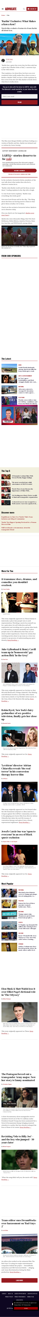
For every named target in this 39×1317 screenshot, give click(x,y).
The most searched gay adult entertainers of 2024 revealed (22, 483)
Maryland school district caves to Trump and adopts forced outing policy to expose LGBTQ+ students (28, 895)
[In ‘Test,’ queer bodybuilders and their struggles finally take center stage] (9, 379)
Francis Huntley (6, 589)
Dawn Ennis (5, 659)
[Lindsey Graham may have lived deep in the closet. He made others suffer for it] (9, 947)
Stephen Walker (6, 841)
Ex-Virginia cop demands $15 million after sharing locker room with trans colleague (28, 926)
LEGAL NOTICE (19, 1300)
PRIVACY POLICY (9, 1297)
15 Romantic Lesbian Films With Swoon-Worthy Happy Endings (22, 477)
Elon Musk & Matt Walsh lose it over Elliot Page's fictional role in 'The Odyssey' (18, 992)
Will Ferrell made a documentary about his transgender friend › (15, 529)
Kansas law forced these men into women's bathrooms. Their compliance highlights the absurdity (27, 906)
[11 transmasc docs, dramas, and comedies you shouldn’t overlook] (19, 602)
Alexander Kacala (7, 723)
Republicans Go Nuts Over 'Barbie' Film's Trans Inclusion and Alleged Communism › (17, 518)
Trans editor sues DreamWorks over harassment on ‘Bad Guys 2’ (18, 1223)
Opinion (21, 944)
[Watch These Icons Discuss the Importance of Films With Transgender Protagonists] (6, 490)
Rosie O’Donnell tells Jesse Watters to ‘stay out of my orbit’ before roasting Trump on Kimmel (27, 938)
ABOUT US (10, 1293)
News (20, 365)
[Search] (24, 9)
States (21, 922)
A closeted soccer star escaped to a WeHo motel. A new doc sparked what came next (24, 503)
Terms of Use (27, 1305)
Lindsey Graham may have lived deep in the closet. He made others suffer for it (28, 948)
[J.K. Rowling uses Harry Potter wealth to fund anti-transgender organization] (6, 496)
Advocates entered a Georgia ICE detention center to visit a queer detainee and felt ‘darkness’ (28, 391)
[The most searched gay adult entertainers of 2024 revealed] (6, 483)
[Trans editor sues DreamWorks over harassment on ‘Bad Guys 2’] (19, 1243)
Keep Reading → (13, 640)
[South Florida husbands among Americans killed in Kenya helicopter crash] (9, 368)
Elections (21, 397)
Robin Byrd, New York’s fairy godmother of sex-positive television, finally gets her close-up (19, 714)
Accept (26, 1308)
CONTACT (4, 1293)
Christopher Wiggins (7, 1084)
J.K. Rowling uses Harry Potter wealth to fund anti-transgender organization (24, 496)
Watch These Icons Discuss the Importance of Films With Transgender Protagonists (22, 490)
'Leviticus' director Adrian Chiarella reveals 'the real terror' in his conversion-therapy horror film (16, 770)
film (8, 15)
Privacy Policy (17, 1305)
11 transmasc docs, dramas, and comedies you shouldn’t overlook (19, 582)
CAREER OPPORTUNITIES (20, 1293)
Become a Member (19, 170)
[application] (19, 236)
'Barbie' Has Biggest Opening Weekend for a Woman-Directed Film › (19, 523)
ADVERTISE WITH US (32, 1293)
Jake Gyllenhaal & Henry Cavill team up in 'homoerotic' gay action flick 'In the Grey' (18, 652)
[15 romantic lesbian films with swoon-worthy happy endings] (6, 477)
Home (3, 15)
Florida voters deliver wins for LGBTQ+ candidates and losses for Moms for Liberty (28, 402)
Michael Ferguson (7, 1146)
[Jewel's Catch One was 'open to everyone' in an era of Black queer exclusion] (19, 855)
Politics (21, 901)
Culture (21, 933)
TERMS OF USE (30, 1297)
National (21, 386)
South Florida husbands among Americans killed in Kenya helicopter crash (27, 369)
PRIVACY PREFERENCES (20, 1297)
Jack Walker (5, 1230)
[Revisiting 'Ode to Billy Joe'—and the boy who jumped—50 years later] (19, 1160)
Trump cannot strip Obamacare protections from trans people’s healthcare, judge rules (27, 916)
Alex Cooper (10, 59)
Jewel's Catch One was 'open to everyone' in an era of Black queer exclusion (18, 834)
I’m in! (19, 102)
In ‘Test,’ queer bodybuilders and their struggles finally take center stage (28, 381)
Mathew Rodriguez (7, 999)
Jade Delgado (14, 841)
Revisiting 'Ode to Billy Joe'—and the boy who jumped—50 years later (17, 1139)
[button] (19, 236)
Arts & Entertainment (25, 376)
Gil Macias (5, 778)
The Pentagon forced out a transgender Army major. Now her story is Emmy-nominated (18, 1077)
